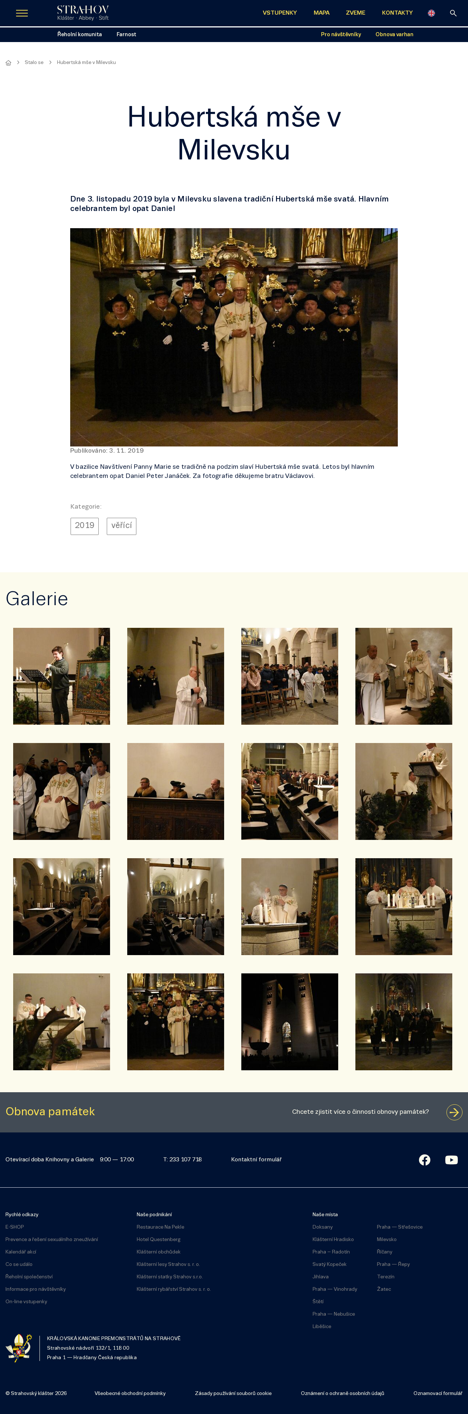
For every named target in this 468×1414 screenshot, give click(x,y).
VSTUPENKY (280, 13)
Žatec (384, 1289)
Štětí (318, 1302)
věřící (122, 526)
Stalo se (34, 62)
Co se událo (19, 1264)
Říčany (384, 1252)
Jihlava (321, 1277)
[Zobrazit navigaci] (22, 13)
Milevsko (387, 1239)
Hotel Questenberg (159, 1239)
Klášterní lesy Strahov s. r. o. (168, 1264)
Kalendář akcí (20, 1252)
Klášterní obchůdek (159, 1252)
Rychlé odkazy (21, 1215)
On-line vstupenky (26, 1302)
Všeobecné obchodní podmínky (130, 1393)
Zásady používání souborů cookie (233, 1393)
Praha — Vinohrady (335, 1289)
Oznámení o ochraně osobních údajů (342, 1393)
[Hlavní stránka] (8, 62)
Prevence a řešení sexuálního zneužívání (51, 1239)
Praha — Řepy (393, 1264)
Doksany (323, 1227)
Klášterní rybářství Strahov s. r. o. (174, 1289)
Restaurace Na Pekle (160, 1227)
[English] (431, 13)
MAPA (321, 13)
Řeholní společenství (29, 1277)
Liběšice (322, 1326)
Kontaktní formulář (256, 1159)
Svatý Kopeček (330, 1264)
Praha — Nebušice (334, 1314)
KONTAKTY (397, 13)
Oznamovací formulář (438, 1393)
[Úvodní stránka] (83, 13)
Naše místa (325, 1215)
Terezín (386, 1277)
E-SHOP (14, 1227)
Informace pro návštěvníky (35, 1289)
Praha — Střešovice (400, 1227)
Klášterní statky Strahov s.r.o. (170, 1277)
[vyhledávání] (453, 13)
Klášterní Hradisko (333, 1239)
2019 (84, 526)
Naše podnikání (154, 1215)
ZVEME (355, 13)
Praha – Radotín (331, 1252)
